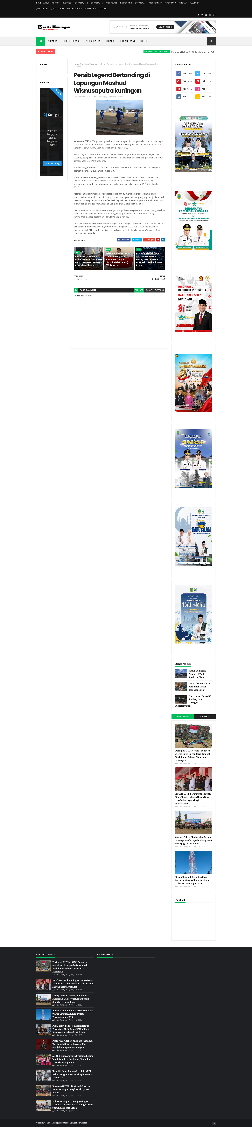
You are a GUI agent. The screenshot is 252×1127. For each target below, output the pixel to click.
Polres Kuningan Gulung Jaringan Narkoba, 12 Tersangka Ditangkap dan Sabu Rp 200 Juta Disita (72, 1104)
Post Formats (155, 3)
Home (38, 3)
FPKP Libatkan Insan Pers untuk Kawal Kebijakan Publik (199, 686)
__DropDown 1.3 (80, 3)
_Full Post (194, 3)
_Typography (170, 3)
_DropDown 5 (140, 3)
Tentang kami (127, 41)
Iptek (78, 252)
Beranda (53, 41)
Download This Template (95, 9)
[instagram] (210, 15)
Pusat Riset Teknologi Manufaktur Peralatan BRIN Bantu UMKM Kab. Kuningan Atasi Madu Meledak (88, 261)
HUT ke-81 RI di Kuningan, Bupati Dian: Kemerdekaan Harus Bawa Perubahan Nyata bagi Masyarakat (73, 983)
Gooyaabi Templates (78, 1123)
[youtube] (206, 15)
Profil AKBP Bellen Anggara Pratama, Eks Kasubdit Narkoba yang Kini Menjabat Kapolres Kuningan (72, 1044)
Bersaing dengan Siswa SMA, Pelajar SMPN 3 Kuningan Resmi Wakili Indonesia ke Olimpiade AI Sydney (149, 259)
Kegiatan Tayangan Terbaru (132, 52)
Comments (205, 717)
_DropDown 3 (111, 3)
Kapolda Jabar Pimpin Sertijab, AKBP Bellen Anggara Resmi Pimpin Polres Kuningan (72, 1074)
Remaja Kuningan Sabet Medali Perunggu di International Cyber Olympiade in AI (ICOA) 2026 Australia (118, 259)
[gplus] (214, 15)
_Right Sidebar (58, 9)
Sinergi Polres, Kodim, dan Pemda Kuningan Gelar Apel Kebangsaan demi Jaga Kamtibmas (193, 840)
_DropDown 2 (96, 3)
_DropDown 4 (125, 3)
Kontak (144, 41)
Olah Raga (84, 64)
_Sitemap (182, 3)
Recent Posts (182, 717)
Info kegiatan (93, 41)
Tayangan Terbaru (97, 64)
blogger (139, 290)
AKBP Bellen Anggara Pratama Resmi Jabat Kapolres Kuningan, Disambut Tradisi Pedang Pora (72, 1059)
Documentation (74, 9)
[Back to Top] (214, 1123)
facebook (159, 290)
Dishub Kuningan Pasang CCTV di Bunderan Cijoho (197, 674)
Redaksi (110, 41)
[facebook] (198, 15)
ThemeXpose (51, 1123)
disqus (149, 290)
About (46, 3)
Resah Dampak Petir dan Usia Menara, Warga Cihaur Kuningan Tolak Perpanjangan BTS (192, 880)
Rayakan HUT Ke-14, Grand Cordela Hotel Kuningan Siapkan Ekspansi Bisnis (71, 1089)
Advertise (66, 3)
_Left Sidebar (42, 9)
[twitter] (202, 15)
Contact (55, 3)
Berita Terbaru (71, 41)
